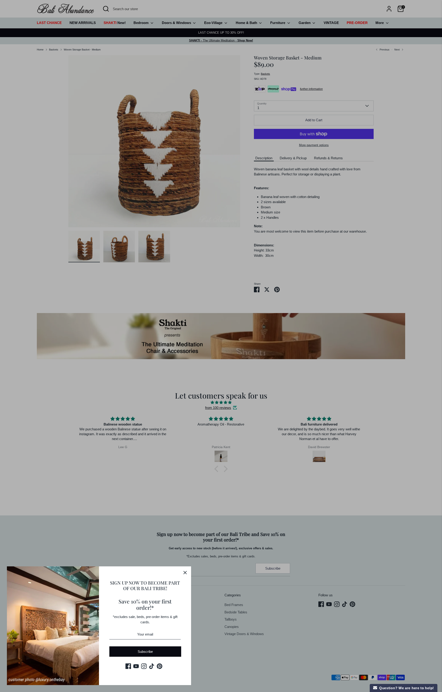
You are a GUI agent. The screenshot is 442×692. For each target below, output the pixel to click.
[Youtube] (136, 666)
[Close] (185, 572)
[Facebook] (128, 666)
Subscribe (145, 652)
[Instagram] (144, 666)
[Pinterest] (159, 666)
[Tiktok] (151, 666)
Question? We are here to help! (405, 688)
